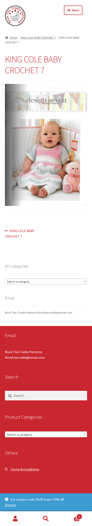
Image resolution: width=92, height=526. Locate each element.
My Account (15, 518)
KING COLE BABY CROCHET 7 (38, 38)
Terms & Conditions (24, 469)
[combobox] (46, 281)
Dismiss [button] (10, 505)
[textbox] (46, 282)
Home (13, 38)
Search (46, 518)
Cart (70, 515)
